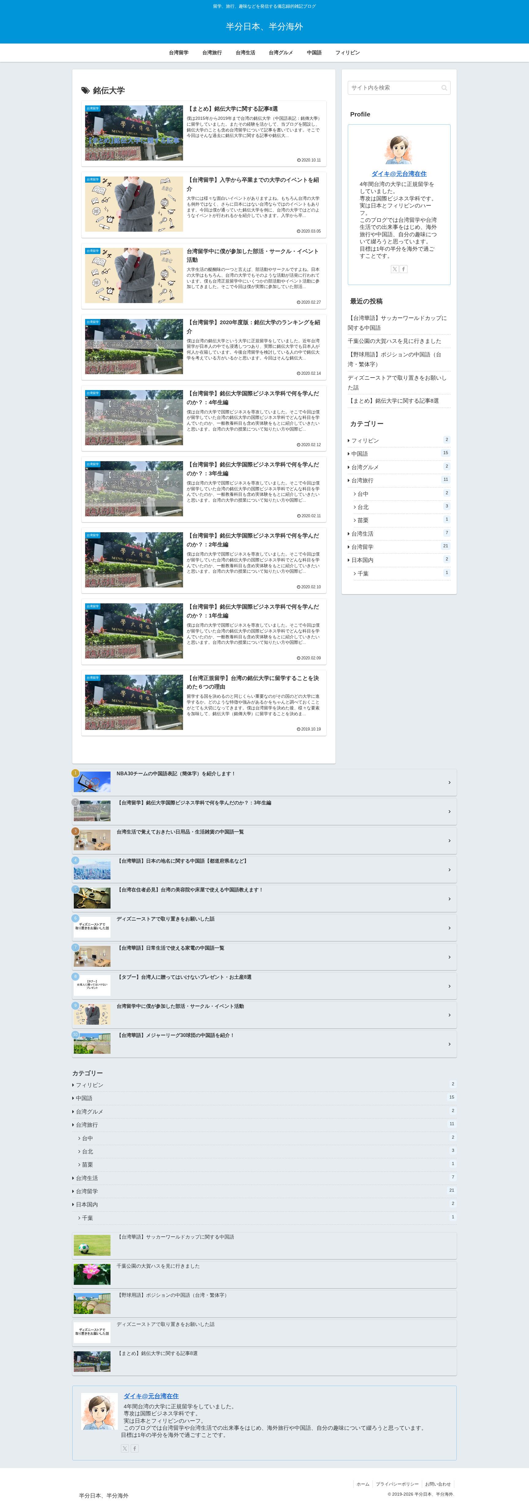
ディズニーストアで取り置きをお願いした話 (397, 383)
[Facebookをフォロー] (403, 269)
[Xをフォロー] (395, 269)
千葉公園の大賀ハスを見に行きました (394, 341)
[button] (444, 87)
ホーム (363, 1484)
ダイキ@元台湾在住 (399, 173)
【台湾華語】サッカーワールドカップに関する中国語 (397, 323)
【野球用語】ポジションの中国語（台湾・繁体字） (394, 359)
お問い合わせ (438, 1484)
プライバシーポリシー (397, 1484)
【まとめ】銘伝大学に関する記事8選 (393, 401)
